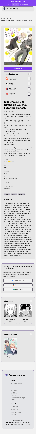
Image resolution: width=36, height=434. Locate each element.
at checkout (23, 4)
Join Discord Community (14, 394)
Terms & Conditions (17, 383)
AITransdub (14, 407)
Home (3, 18)
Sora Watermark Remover (16, 413)
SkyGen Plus (14, 409)
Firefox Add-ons (19, 285)
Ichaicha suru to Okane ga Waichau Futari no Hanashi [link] (16, 20)
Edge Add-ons (19, 289)
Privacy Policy (15, 386)
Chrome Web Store (19, 280)
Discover (9, 18)
